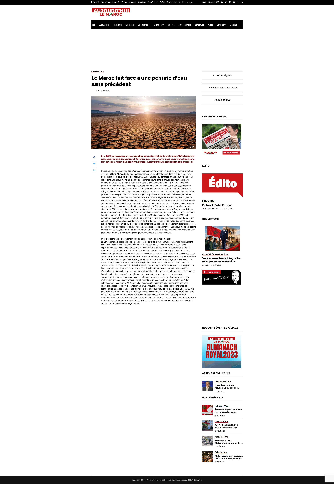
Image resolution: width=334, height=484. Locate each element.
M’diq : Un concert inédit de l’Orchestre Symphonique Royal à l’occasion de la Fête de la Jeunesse (229, 460)
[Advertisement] (148, 314)
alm (97, 91)
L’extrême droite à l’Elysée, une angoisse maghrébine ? (226, 388)
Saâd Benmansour (213, 209)
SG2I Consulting (195, 480)
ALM (206, 265)
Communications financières (222, 87)
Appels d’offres (222, 99)
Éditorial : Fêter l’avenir (217, 205)
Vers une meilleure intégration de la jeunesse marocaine (221, 260)
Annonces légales (222, 75)
